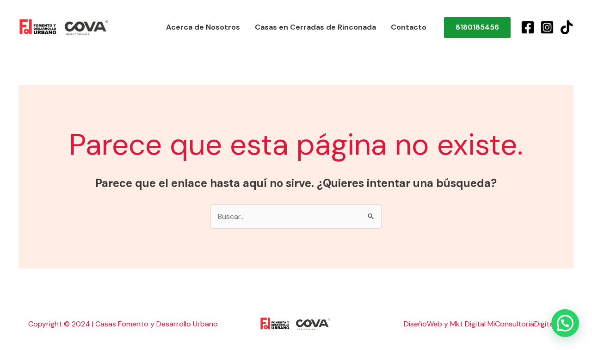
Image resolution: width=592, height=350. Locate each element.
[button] (565, 323)
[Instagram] (547, 27)
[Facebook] (528, 27)
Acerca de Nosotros (203, 27)
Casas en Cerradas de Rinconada (315, 27)
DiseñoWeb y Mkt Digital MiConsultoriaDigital (479, 324)
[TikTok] (567, 27)
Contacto (408, 27)
